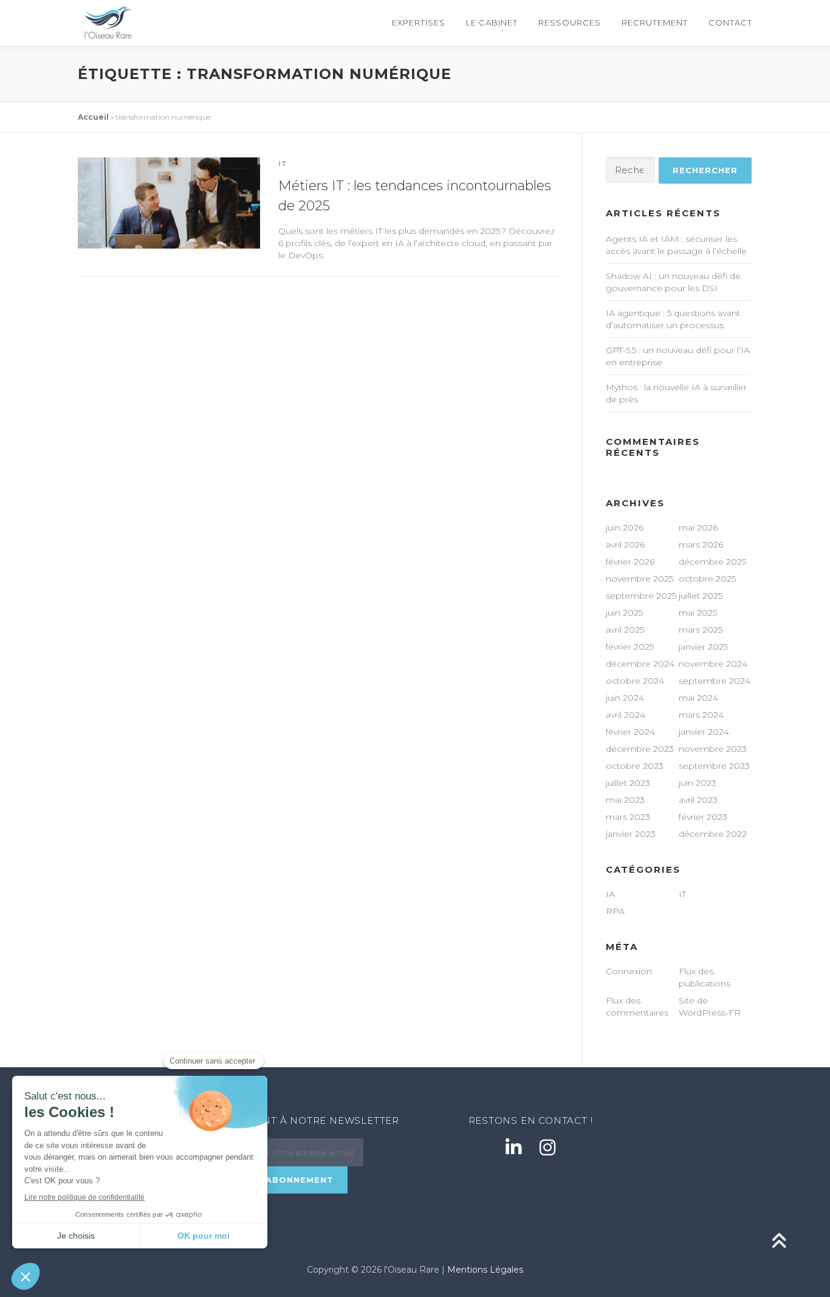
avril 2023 (698, 799)
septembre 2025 (641, 595)
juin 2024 (625, 697)
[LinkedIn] (513, 1147)
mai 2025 (698, 612)
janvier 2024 (704, 731)
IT (282, 163)
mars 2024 (701, 714)
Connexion (629, 971)
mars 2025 (700, 629)
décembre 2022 (713, 833)
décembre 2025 (712, 561)
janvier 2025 (703, 646)
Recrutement (655, 22)
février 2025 (630, 646)
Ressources (569, 22)
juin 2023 (697, 782)
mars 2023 (628, 816)
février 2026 (630, 561)
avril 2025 (625, 629)
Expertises (418, 22)
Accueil (93, 117)
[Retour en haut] (778, 1242)
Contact (730, 22)
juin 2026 (624, 527)
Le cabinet (492, 22)
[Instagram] (547, 1147)
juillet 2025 (700, 595)
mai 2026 (698, 527)
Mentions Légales (485, 1269)
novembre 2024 (713, 663)
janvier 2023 (631, 833)
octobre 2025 (707, 578)
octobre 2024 (635, 680)
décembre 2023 (640, 748)
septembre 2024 (714, 680)
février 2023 (703, 816)
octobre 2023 (635, 765)
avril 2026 (625, 544)
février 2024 (630, 731)
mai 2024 (698, 697)
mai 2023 (625, 799)
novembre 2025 (639, 578)
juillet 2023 (628, 782)
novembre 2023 (713, 748)
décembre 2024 (640, 663)
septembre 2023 (714, 765)
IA (610, 894)
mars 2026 (701, 544)
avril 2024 (625, 714)
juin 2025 (624, 612)
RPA (615, 911)
